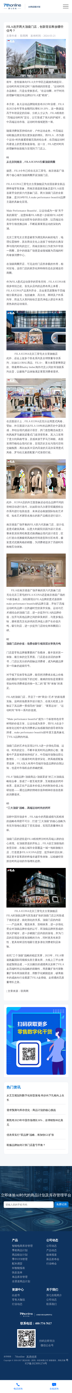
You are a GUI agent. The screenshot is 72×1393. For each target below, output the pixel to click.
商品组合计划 (20, 1254)
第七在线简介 (54, 1295)
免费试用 (61, 1204)
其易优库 (31, 1356)
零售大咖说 (18, 1299)
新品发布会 (52, 1259)
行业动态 (17, 1304)
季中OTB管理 (20, 1259)
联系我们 (51, 1304)
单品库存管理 (20, 1277)
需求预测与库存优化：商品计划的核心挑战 (31, 1110)
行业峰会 (51, 1263)
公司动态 (51, 1245)
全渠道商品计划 (21, 1281)
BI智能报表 (18, 1268)
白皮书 (16, 1295)
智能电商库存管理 (22, 1245)
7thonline (20, 1356)
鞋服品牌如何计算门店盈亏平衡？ (26, 1145)
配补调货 (17, 1263)
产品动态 (51, 1250)
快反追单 (17, 1272)
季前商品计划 (20, 1250)
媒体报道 (51, 1254)
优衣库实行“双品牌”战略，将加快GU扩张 (30, 1135)
